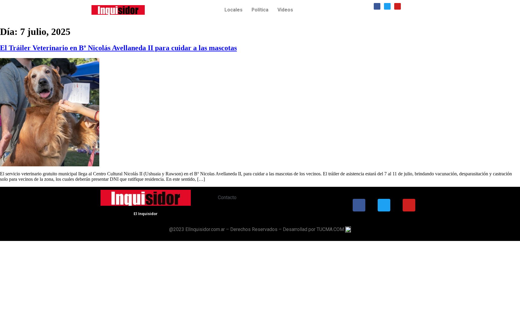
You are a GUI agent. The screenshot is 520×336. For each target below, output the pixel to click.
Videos (285, 10)
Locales (233, 10)
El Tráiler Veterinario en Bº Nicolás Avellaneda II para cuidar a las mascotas (118, 48)
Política (260, 10)
